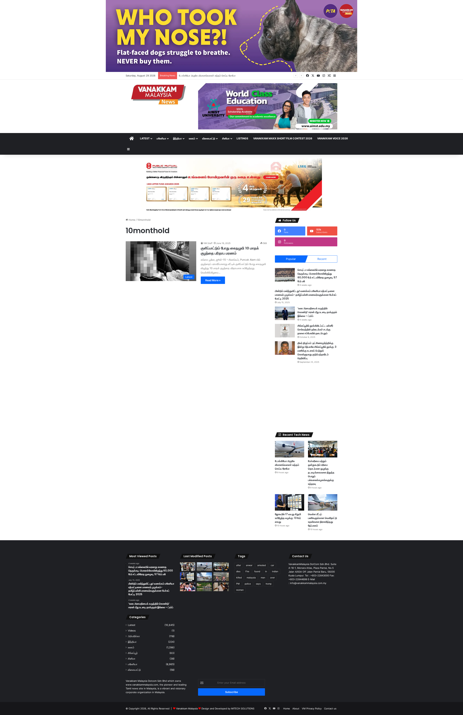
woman (240, 589)
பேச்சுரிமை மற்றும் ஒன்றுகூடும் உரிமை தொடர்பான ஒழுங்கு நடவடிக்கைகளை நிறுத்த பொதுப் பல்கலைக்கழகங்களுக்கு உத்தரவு (321, 472)
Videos (132, 630)
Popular (291, 259)
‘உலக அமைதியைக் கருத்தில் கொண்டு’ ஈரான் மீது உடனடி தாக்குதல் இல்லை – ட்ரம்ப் (317, 312)
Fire (247, 571)
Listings (242, 138)
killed (239, 577)
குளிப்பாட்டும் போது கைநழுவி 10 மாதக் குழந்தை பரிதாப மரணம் (230, 251)
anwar (249, 565)
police (248, 583)
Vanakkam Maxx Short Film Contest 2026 (282, 138)
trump (268, 583)
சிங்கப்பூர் (133, 653)
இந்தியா (177, 138)
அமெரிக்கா (134, 636)
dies (238, 571)
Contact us (330, 708)
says (258, 583)
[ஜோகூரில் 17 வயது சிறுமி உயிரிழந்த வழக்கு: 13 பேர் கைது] (289, 502)
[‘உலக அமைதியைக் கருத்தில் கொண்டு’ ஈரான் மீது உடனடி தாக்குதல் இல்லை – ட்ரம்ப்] (285, 313)
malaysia (251, 577)
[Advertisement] (306, 398)
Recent (321, 259)
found (257, 571)
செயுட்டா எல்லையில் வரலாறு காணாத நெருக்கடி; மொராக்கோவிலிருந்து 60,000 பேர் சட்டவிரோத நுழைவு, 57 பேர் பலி (317, 275)
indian (275, 571)
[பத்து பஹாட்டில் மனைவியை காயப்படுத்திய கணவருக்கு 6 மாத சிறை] (221, 587)
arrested (261, 565)
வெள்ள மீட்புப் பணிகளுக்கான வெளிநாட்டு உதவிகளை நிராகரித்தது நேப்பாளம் (322, 519)
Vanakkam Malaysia (187, 708)
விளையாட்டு (208, 138)
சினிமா (226, 138)
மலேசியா (161, 138)
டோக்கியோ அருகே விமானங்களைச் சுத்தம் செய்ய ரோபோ (287, 464)
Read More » (212, 280)
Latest (145, 138)
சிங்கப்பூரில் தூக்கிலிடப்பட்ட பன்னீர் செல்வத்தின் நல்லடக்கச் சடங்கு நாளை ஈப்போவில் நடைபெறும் (315, 329)
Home (131, 219)
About (295, 708)
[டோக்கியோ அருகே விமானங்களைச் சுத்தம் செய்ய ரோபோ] (289, 449)
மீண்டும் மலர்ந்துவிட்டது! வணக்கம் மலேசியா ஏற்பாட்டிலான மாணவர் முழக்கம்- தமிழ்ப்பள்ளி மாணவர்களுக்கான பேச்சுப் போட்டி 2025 (305, 294)
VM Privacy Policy (312, 708)
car (272, 565)
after (238, 565)
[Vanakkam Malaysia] (159, 94)
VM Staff (207, 243)
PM (238, 583)
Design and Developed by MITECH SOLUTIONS (227, 708)
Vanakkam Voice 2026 (332, 138)
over (272, 577)
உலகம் (192, 138)
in (266, 571)
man (263, 577)
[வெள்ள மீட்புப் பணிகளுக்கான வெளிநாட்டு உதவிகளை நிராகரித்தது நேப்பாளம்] (322, 502)
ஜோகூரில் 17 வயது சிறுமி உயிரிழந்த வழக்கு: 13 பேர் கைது (288, 518)
